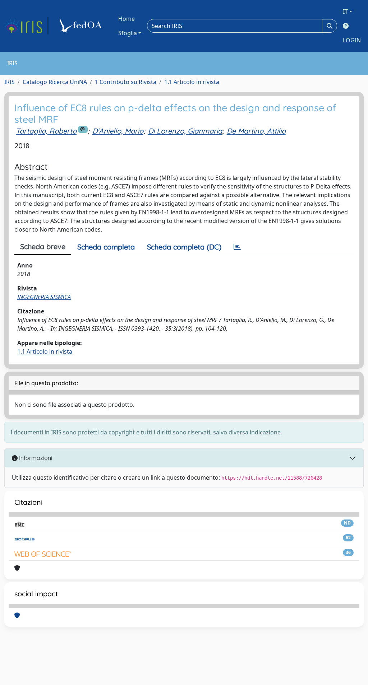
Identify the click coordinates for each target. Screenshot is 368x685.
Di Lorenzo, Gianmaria (185, 130)
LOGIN (352, 40)
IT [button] (345, 11)
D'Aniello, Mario (117, 130)
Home (126, 19)
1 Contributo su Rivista (125, 82)
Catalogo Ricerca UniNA (55, 82)
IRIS (9, 82)
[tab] (237, 247)
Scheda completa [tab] (106, 246)
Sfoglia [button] (127, 33)
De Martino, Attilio (256, 130)
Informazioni (35, 457)
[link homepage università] (82, 25)
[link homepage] (26, 25)
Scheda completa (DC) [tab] (184, 246)
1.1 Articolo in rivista (191, 82)
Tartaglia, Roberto (46, 130)
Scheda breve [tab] (42, 246)
